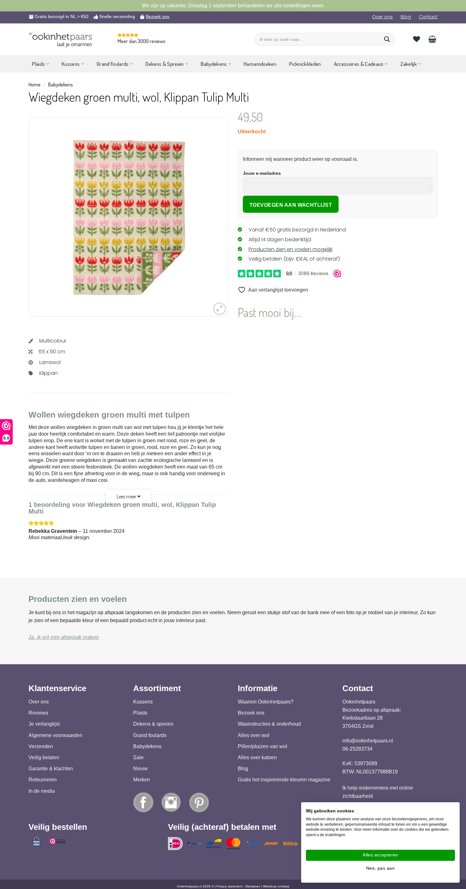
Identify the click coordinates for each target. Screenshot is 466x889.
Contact (428, 17)
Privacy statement (230, 886)
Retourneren (43, 780)
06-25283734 (357, 749)
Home (35, 84)
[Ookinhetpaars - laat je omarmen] (60, 36)
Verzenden (41, 746)
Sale (138, 757)
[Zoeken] (387, 39)
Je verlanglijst (44, 724)
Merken (141, 780)
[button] (219, 309)
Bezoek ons (157, 16)
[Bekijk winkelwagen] (432, 39)
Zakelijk (408, 63)
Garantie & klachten (51, 768)
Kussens (71, 63)
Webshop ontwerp (276, 886)
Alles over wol (253, 735)
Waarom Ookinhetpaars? (266, 701)
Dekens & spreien (153, 724)
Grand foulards (149, 735)
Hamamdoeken (260, 63)
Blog (406, 17)
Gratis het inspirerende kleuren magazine (284, 780)
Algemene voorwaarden (55, 735)
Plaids (38, 63)
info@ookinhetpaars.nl (367, 740)
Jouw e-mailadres (262, 173)
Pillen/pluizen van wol (262, 746)
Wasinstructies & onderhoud (269, 724)
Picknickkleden (305, 63)
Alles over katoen (257, 757)
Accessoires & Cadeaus (359, 63)
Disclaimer (252, 886)
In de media (42, 791)
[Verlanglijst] (416, 39)
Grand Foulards (113, 63)
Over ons (382, 17)
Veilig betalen (44, 757)
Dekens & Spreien (165, 63)
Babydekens (214, 63)
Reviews (38, 713)
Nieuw (140, 768)
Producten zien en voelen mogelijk (291, 249)
